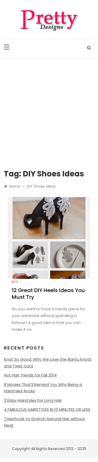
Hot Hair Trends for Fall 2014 (30, 375)
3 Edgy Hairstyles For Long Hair (33, 400)
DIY (15, 282)
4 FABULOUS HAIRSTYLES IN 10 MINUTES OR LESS (47, 409)
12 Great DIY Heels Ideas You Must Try (48, 294)
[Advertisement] (49, 109)
